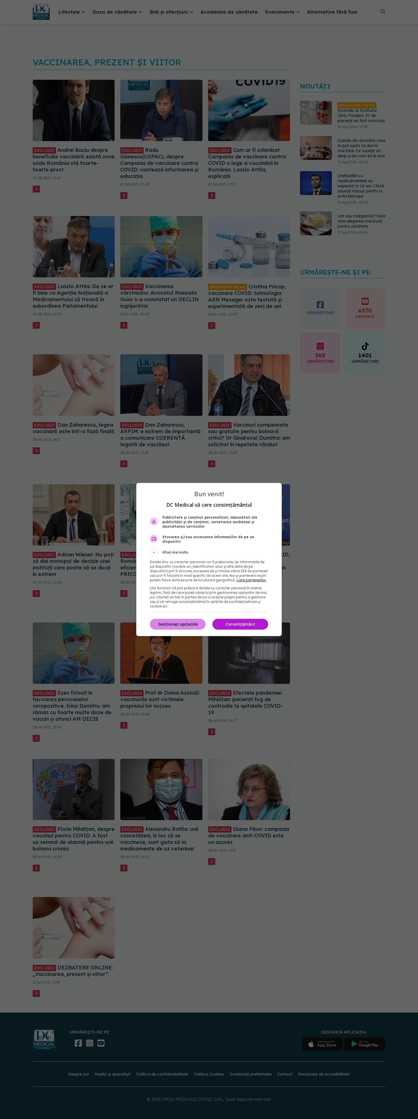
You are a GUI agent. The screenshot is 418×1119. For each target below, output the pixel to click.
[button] (209, 552)
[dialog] (209, 559)
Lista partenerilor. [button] (251, 580)
